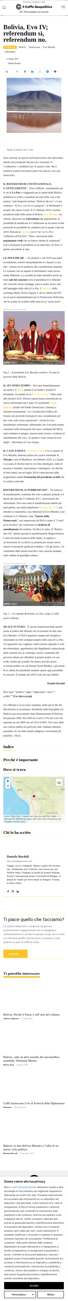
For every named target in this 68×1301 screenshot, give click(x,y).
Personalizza (19, 1294)
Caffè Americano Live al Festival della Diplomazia (34, 1103)
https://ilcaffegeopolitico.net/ (19, 861)
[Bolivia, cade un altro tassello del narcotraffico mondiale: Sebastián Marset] (34, 1038)
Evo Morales (49, 47)
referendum (10, 52)
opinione (46, 288)
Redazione (7, 1107)
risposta (25, 231)
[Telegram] (47, 71)
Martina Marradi (10, 1153)
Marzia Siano (8, 1065)
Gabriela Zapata (36, 450)
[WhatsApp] (39, 71)
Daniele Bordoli (14, 63)
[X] (24, 71)
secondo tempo (41, 394)
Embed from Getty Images (14, 309)
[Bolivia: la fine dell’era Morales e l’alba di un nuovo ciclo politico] (34, 1127)
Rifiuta (50, 1294)
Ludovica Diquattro (11, 1018)
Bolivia (22, 47)
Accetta (34, 1285)
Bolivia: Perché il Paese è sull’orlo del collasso (31, 1014)
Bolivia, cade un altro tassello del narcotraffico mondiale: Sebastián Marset (31, 1058)
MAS (20, 389)
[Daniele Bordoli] (5, 63)
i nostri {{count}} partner (23, 1187)
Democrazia (34, 47)
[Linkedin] (32, 71)
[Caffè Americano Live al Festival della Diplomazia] (34, 1085)
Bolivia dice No (48, 507)
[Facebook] (17, 71)
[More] (55, 71)
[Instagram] (13, 890)
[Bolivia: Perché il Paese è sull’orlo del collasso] (34, 996)
